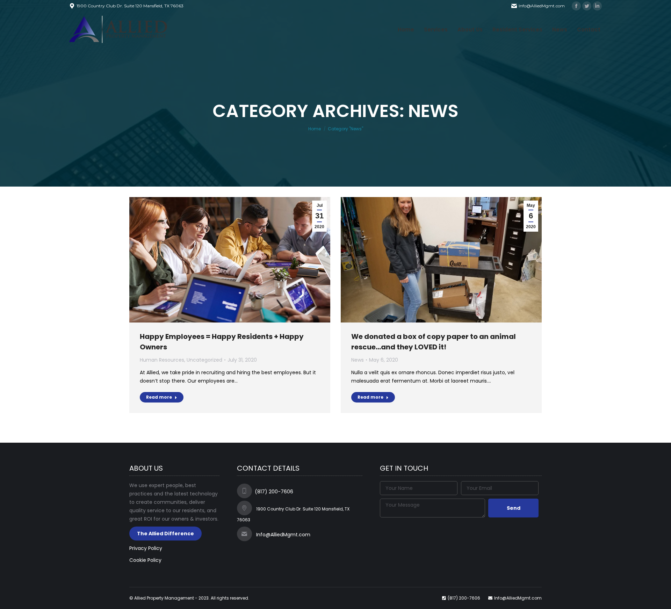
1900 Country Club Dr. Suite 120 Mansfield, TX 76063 (130, 5)
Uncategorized (204, 359)
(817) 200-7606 (274, 491)
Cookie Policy (145, 560)
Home (314, 129)
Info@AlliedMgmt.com (542, 5)
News (357, 359)
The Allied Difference (165, 533)
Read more (159, 397)
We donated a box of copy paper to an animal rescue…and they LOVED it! (433, 342)
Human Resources (162, 359)
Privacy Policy (145, 548)
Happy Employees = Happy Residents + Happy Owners (222, 342)
